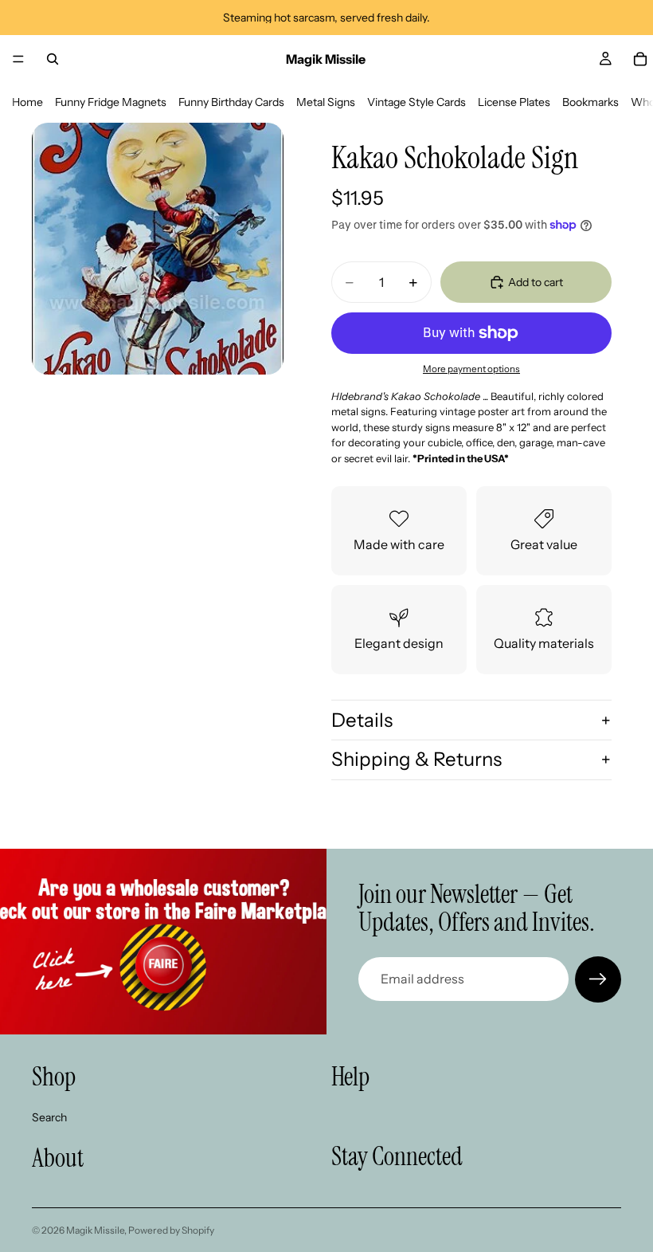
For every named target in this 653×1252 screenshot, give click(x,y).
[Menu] (18, 59)
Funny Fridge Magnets (110, 102)
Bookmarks (590, 102)
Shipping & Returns (416, 759)
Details (362, 720)
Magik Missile (95, 1230)
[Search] (52, 59)
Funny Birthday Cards (231, 102)
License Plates (514, 102)
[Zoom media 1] (157, 249)
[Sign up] (598, 979)
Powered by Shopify (171, 1230)
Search (49, 1116)
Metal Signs (325, 102)
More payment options (471, 369)
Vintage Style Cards (416, 102)
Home (27, 102)
